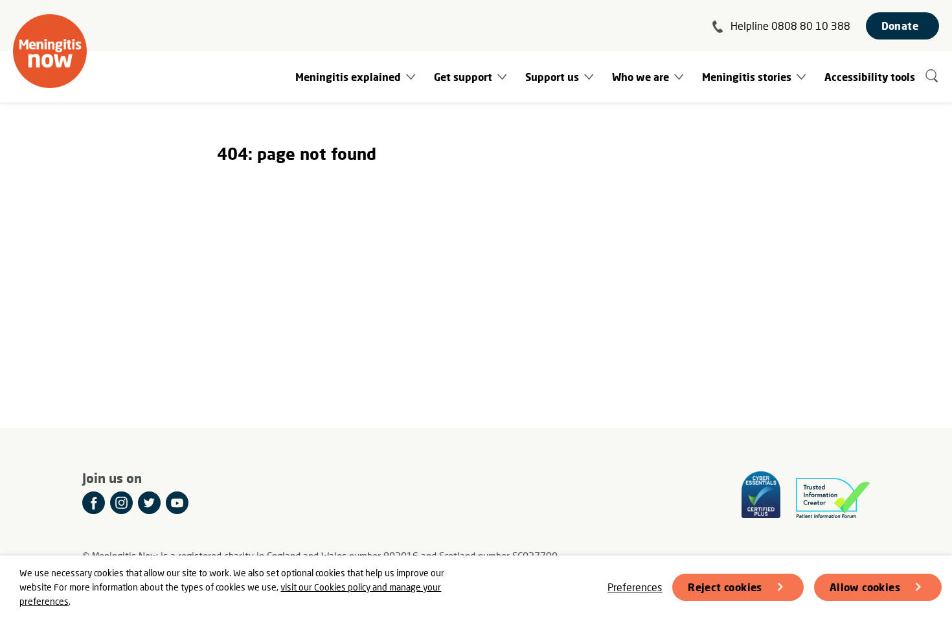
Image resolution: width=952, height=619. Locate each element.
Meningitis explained (348, 77)
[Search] (932, 76)
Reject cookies (725, 587)
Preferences (634, 587)
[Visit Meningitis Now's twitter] (149, 502)
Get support (463, 77)
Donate (899, 25)
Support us (552, 77)
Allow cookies (865, 587)
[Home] (50, 51)
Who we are (640, 77)
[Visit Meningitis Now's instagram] (121, 502)
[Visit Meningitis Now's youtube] (177, 502)
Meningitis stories (746, 77)
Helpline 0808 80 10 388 (790, 25)
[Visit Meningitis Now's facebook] (93, 502)
